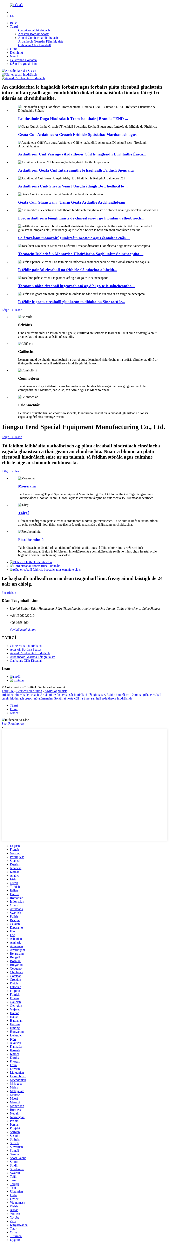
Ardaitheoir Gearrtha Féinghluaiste (40, 41)
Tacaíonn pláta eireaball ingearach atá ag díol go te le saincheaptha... (76, 286)
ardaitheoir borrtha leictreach (20, 694)
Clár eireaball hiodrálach (34, 30)
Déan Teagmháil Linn (24, 63)
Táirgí (14, 26)
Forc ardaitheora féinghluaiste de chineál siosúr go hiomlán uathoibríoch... (81, 218)
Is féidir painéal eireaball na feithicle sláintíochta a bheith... (67, 270)
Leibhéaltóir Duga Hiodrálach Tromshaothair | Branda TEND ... (73, 118)
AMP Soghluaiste (56, 691)
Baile (13, 23)
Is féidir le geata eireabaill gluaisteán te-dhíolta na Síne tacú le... (71, 302)
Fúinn (14, 49)
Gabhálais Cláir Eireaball (34, 45)
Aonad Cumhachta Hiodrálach (38, 37)
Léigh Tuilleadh (12, 310)
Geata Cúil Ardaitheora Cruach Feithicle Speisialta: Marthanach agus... (79, 134)
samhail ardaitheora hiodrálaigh (111, 698)
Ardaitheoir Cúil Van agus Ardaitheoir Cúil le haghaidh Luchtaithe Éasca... (82, 154)
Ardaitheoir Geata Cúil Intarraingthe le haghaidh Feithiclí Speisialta (76, 170)
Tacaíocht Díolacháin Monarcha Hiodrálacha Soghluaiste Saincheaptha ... (80, 254)
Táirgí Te (8, 691)
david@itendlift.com (23, 629)
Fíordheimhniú (31, 539)
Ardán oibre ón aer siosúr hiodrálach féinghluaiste (72, 694)
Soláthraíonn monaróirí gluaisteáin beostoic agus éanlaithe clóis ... (74, 238)
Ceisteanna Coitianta (23, 60)
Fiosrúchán (9, 592)
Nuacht (14, 56)
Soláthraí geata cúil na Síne (71, 698)
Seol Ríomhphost (13, 723)
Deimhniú (16, 52)
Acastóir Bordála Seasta (33, 34)
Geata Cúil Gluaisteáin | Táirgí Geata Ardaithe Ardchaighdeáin (71, 202)
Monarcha (27, 486)
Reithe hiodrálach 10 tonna (124, 694)
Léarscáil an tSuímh (29, 691)
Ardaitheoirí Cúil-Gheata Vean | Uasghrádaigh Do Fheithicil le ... (73, 186)
